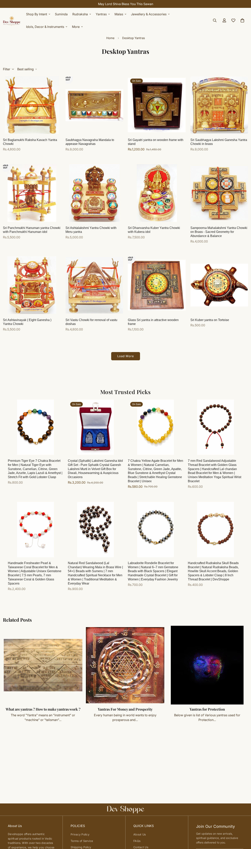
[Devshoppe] (12, 20)
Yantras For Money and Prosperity (125, 709)
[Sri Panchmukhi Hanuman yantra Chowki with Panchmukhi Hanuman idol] (32, 193)
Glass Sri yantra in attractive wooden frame (153, 322)
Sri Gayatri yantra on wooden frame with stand (155, 142)
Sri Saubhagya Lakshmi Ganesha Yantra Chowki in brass (218, 142)
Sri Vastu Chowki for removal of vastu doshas (91, 322)
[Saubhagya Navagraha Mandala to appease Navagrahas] (94, 105)
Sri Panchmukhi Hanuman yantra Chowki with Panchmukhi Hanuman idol (31, 230)
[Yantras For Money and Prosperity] (125, 665)
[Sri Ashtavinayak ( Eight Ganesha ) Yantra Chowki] (32, 285)
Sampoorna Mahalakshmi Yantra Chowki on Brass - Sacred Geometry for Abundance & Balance (218, 232)
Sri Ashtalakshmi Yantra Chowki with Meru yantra (90, 230)
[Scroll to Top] (243, 827)
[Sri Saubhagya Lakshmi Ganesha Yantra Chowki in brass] (219, 105)
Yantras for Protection (207, 709)
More (76, 27)
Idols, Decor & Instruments (45, 27)
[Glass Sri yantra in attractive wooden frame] (157, 285)
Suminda (61, 14)
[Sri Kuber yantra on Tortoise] (219, 285)
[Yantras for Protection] (207, 665)
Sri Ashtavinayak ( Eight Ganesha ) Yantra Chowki (27, 322)
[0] (242, 20)
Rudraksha (80, 14)
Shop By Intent (36, 14)
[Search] (215, 20)
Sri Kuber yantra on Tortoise (209, 320)
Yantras (101, 14)
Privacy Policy (80, 834)
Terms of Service (82, 841)
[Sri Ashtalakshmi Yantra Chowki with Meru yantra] (94, 193)
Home (110, 38)
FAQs (136, 841)
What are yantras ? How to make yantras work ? (43, 709)
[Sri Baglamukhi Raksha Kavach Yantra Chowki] (32, 105)
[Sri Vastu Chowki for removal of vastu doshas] (94, 285)
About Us (139, 834)
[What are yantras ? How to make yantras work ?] (43, 665)
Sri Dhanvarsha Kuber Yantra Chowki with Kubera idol (154, 230)
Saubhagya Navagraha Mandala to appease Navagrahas (89, 142)
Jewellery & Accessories (148, 14)
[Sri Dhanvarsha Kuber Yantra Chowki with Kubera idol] (157, 193)
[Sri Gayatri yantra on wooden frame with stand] (157, 105)
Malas (119, 14)
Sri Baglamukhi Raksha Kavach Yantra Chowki (30, 142)
